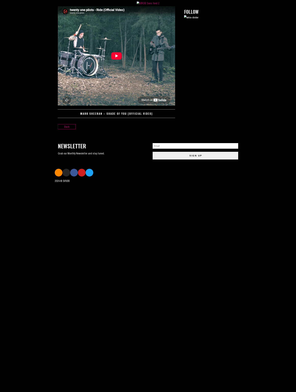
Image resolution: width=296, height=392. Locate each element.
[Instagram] (66, 172)
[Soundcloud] (58, 172)
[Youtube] (82, 172)
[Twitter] (89, 172)
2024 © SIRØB (62, 181)
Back (66, 127)
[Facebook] (74, 172)
